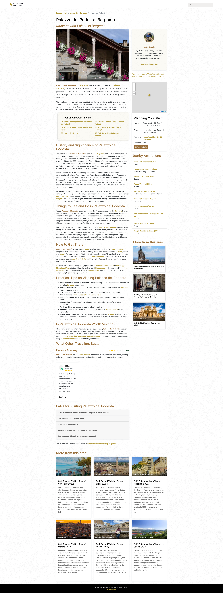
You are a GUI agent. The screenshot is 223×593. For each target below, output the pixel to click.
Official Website (141, 147)
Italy (66, 13)
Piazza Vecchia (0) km (143, 184)
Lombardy (74, 13)
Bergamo (83, 13)
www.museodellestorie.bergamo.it (87, 295)
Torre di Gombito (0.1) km (144, 223)
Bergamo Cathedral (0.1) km (145, 199)
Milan (120, 252)
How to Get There (71, 133)
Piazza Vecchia (62, 196)
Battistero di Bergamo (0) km (145, 191)
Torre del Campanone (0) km (145, 162)
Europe (59, 13)
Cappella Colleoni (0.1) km (144, 206)
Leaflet (164, 111)
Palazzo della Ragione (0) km (145, 169)
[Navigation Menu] (219, 5)
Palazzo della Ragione (107, 227)
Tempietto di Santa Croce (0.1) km (147, 231)
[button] (62, 396)
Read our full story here (149, 65)
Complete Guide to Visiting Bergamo (101, 444)
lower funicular (98, 257)
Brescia (63, 254)
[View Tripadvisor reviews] (127, 350)
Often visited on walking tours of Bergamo (83, 336)
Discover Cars (93, 270)
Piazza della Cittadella (105, 266)
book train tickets (79, 259)
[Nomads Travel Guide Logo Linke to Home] (16, 4)
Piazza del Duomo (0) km (144, 177)
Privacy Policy (111, 589)
